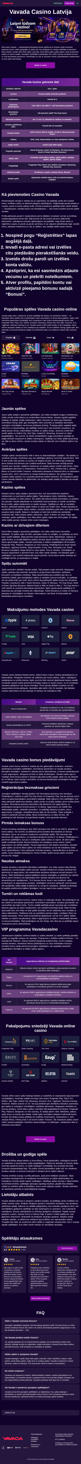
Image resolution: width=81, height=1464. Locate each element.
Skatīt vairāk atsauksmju (40, 1298)
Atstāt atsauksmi (67, 1248)
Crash (49, 337)
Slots (69, 337)
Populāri (9, 337)
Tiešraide (29, 337)
